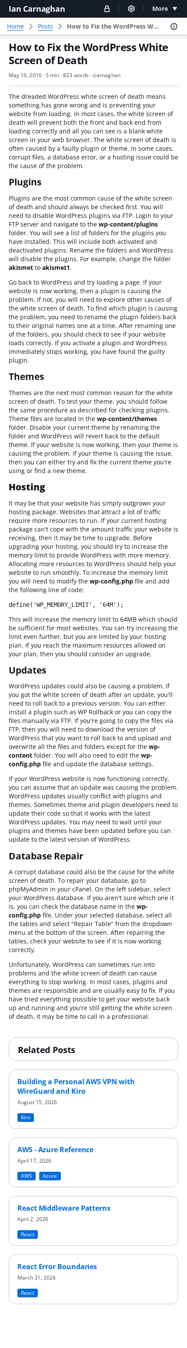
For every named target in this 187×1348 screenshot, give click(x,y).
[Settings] (131, 8)
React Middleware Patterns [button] (63, 1208)
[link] (114, 26)
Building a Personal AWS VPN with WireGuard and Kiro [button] (75, 1086)
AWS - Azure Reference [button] (55, 1149)
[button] (107, 8)
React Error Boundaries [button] (57, 1266)
